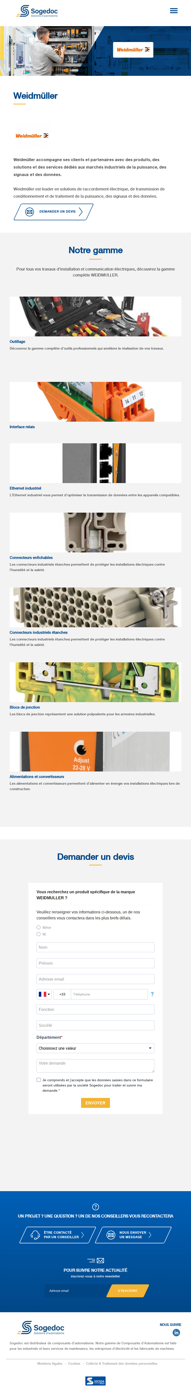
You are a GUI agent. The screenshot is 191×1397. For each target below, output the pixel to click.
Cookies (74, 1363)
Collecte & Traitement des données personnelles (121, 1363)
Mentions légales (50, 1363)
